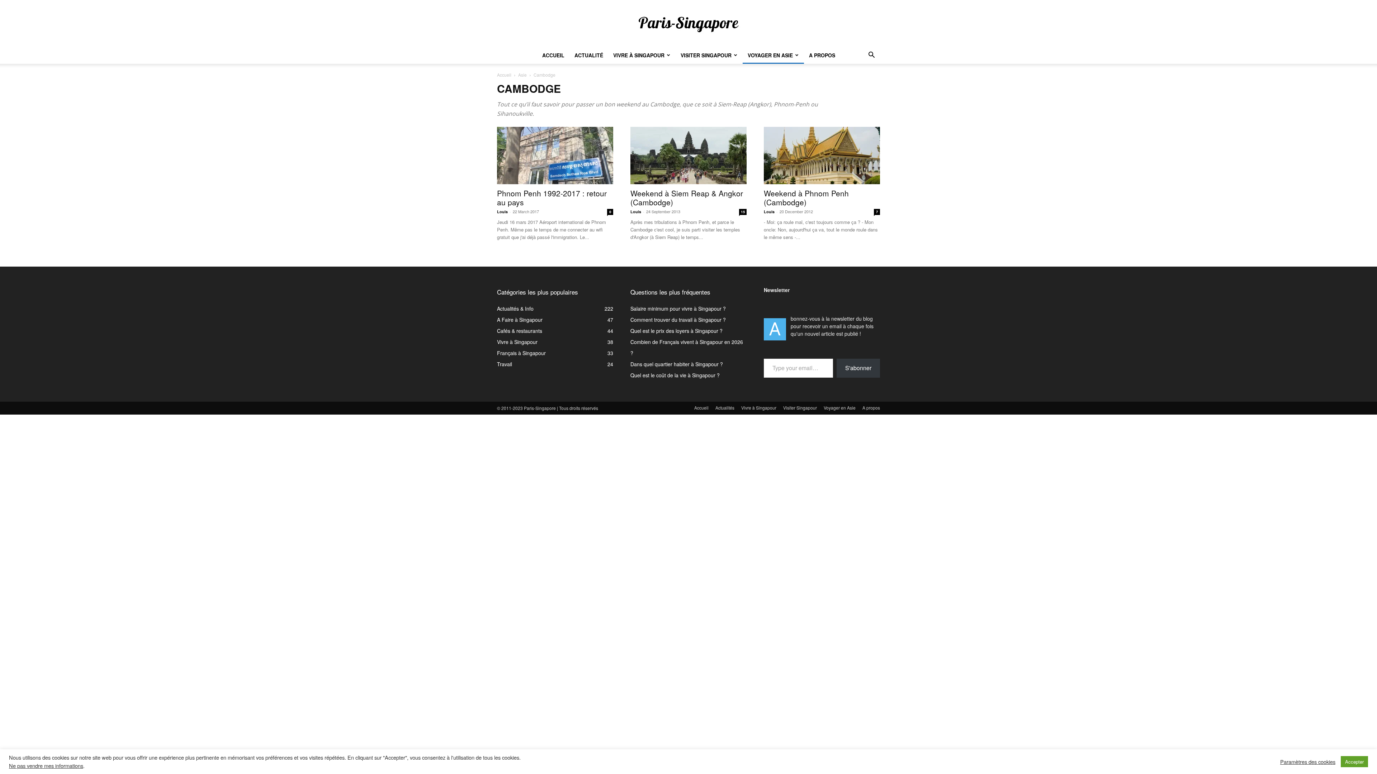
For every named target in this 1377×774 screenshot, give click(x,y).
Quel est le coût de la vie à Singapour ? (675, 375)
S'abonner (858, 368)
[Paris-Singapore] (688, 24)
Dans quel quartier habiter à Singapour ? (676, 364)
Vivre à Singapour (638, 55)
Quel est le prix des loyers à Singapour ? (676, 330)
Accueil (553, 55)
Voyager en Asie (770, 55)
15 (743, 211)
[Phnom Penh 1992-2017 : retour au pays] (555, 155)
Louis (502, 211)
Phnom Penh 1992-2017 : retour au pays (552, 197)
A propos (822, 55)
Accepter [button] (1354, 761)
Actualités (724, 408)
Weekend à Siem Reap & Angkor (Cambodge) (686, 197)
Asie (522, 75)
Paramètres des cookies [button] (1307, 762)
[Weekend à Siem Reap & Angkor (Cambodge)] (688, 155)
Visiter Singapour (706, 55)
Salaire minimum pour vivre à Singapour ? (678, 308)
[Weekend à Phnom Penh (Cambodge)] (822, 155)
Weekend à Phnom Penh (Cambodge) (806, 197)
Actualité (588, 55)
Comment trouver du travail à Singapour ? (678, 319)
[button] (871, 55)
